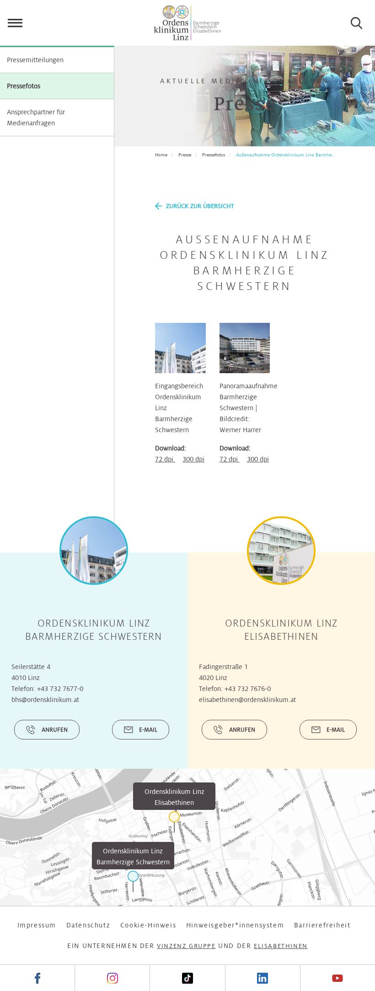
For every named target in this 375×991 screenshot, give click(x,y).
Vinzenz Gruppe (186, 946)
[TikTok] (187, 978)
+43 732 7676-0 (248, 689)
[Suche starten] (356, 23)
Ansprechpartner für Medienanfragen (36, 117)
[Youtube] (337, 978)
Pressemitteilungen (35, 60)
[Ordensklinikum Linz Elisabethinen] (174, 822)
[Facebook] (37, 978)
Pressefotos (23, 86)
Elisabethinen (281, 946)
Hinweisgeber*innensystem (235, 925)
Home (161, 155)
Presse (184, 155)
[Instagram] (112, 978)
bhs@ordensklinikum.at (45, 700)
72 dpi (165, 459)
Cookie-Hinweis (148, 925)
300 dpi (193, 459)
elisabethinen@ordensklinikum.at (247, 700)
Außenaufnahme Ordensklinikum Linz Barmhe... (285, 155)
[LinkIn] (262, 978)
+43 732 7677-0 (60, 689)
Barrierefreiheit (322, 925)
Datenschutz (88, 925)
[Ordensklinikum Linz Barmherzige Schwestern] (133, 881)
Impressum (36, 925)
